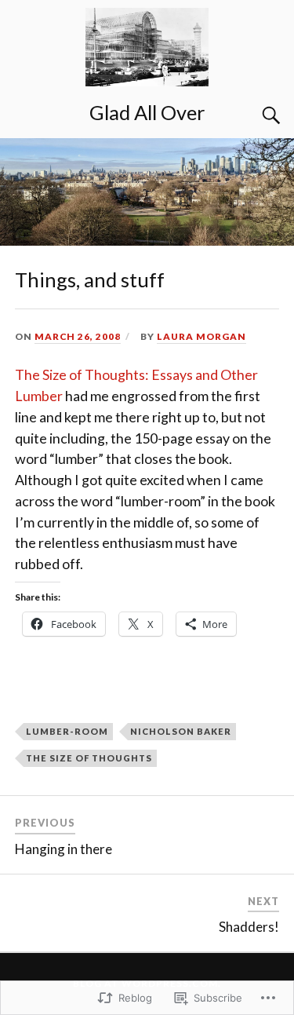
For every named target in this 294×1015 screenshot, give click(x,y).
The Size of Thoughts (89, 758)
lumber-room (67, 731)
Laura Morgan (201, 336)
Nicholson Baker (180, 731)
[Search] (255, 115)
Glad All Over (147, 112)
